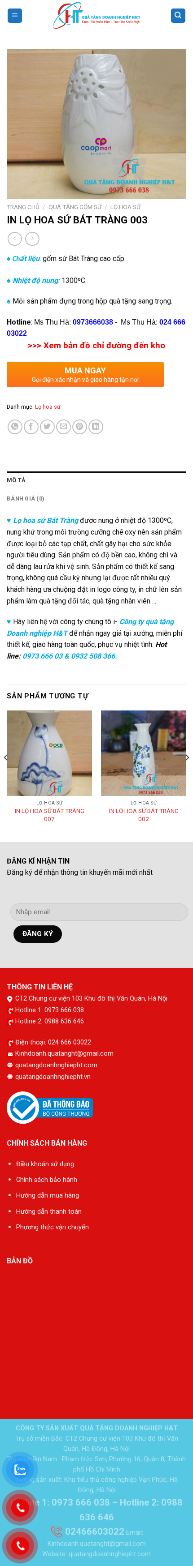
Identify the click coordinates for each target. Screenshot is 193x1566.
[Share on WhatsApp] (15, 426)
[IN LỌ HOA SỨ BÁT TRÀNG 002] (143, 753)
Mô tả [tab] (16, 480)
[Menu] (15, 16)
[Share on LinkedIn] (95, 426)
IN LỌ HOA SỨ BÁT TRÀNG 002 (144, 814)
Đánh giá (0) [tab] (25, 498)
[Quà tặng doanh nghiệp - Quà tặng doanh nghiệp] (96, 15)
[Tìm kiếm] (178, 16)
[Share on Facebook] (31, 426)
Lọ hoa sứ (125, 206)
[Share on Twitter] (47, 426)
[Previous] (6, 775)
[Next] (186, 775)
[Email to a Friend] (63, 426)
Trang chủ (23, 206)
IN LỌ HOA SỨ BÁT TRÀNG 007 (49, 814)
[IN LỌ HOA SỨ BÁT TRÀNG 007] (49, 753)
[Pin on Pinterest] (79, 426)
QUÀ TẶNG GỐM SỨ (74, 206)
